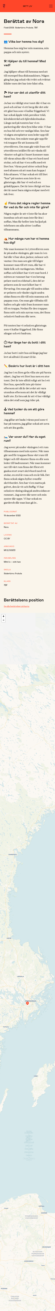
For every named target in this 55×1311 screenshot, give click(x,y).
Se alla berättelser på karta (16, 606)
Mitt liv (27, 6)
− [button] (3, 620)
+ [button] (3, 616)
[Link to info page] (4, 6)
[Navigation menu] (51, 6)
